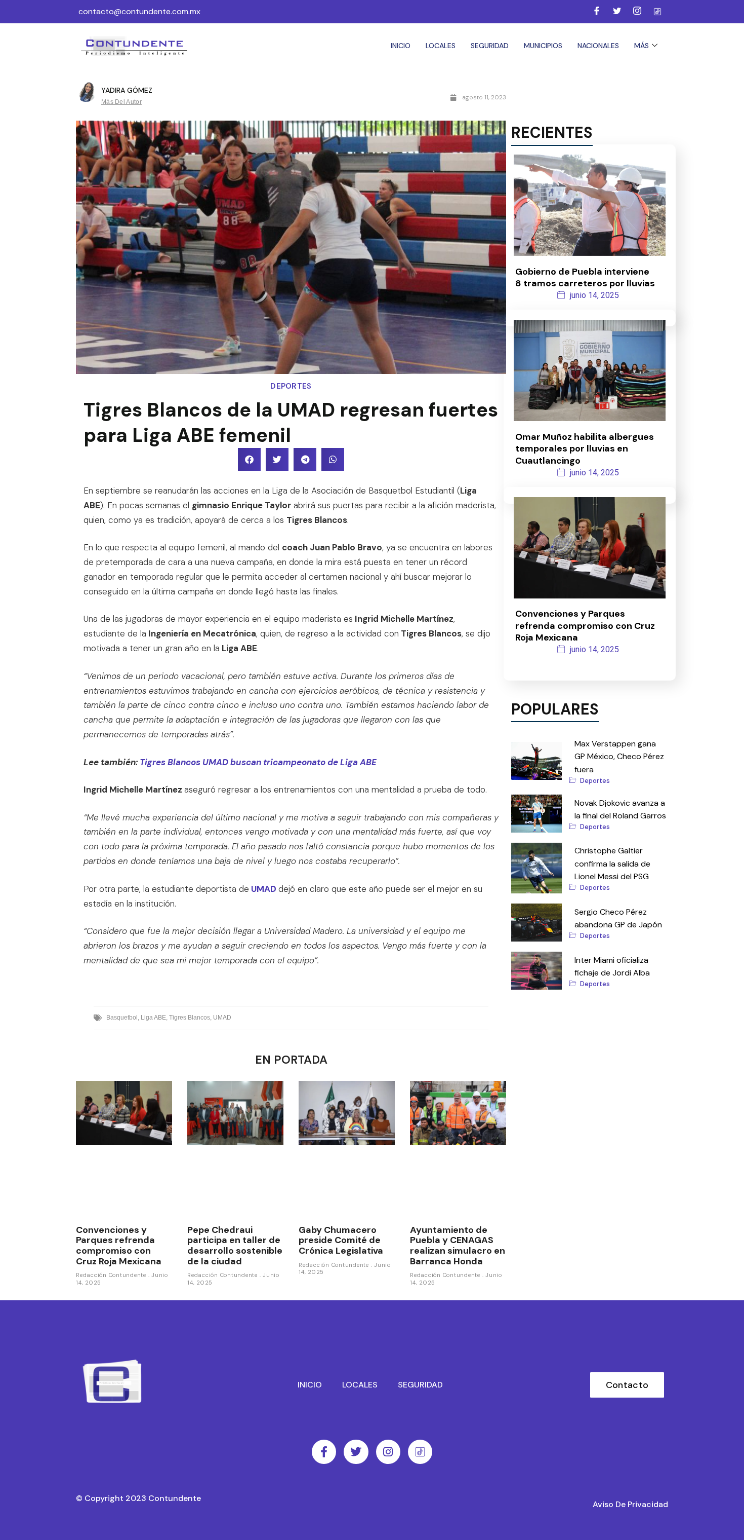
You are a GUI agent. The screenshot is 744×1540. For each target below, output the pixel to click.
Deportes (290, 386)
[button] (249, 459)
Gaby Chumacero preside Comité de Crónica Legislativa (341, 1240)
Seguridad (490, 45)
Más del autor (121, 102)
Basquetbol (122, 1017)
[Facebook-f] (324, 1452)
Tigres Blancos (189, 1017)
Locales (441, 45)
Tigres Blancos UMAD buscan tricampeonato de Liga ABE (258, 762)
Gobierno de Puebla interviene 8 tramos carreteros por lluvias (585, 277)
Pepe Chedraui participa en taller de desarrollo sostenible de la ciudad (234, 1245)
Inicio (400, 45)
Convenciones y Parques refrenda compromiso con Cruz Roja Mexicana (118, 1245)
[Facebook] (596, 11)
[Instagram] (637, 11)
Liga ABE (153, 1017)
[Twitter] (617, 11)
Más (641, 45)
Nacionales (598, 45)
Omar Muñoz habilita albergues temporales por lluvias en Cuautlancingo (584, 449)
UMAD (263, 888)
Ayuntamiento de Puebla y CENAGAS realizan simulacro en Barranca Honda (457, 1245)
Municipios (543, 45)
